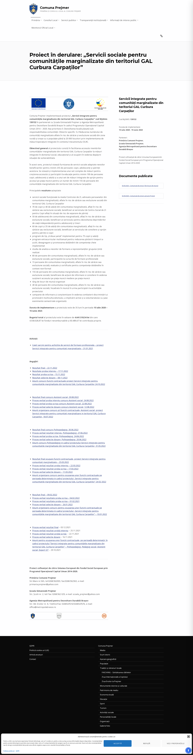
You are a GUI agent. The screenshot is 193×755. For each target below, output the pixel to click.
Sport (102, 703)
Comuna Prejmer (54, 8)
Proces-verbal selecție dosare (46, 537)
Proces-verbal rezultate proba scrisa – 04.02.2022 (56, 498)
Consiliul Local (50, 20)
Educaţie (103, 699)
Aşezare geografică (108, 659)
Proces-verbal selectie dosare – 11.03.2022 (52, 472)
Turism (103, 708)
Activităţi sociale (107, 712)
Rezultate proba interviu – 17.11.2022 (50, 371)
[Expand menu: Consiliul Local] (58, 20)
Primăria (35, 20)
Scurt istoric (105, 654)
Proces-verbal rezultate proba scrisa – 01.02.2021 (56, 501)
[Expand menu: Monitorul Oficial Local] (54, 27)
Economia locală (107, 694)
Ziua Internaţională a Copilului (115, 677)
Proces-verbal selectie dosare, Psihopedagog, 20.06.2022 (59, 439)
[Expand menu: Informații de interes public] (137, 20)
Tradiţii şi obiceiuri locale (111, 668)
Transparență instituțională (93, 20)
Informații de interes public (123, 20)
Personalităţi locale (108, 717)
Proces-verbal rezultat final (45, 527)
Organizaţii (105, 721)
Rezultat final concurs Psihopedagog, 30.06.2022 (55, 429)
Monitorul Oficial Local (42, 27)
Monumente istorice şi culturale (113, 686)
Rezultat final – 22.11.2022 (44, 368)
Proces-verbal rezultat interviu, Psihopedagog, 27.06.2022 (60, 433)
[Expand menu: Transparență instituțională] (107, 20)
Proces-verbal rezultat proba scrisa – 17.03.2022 (55, 468)
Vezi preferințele (176, 743)
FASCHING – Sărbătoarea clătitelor (116, 672)
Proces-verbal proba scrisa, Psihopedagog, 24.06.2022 (58, 436)
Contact (32, 659)
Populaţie (104, 663)
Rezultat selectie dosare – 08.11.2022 (49, 377)
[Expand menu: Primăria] (41, 20)
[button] (188, 736)
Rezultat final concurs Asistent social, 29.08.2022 (55, 397)
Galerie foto (105, 726)
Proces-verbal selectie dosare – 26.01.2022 (52, 504)
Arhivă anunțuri (36, 654)
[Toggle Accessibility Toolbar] (188, 750)
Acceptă (118, 743)
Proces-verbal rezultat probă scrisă (49, 533)
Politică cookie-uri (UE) (39, 650)
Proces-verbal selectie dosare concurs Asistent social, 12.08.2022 (63, 407)
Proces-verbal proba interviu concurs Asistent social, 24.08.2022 (63, 400)
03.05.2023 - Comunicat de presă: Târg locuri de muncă (140, 186)
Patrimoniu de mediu (109, 690)
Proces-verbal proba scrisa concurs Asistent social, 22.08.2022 (62, 403)
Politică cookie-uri (9, 751)
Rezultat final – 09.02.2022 (44, 494)
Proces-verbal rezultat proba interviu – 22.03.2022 (56, 465)
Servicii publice (68, 20)
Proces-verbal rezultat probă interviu (50, 530)
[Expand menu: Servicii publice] (77, 20)
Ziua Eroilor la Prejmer (111, 681)
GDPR (17, 751)
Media (102, 650)
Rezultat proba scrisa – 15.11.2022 (48, 374)
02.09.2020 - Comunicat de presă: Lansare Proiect (138, 196)
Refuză (146, 743)
